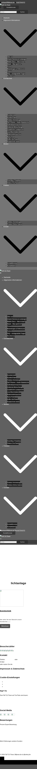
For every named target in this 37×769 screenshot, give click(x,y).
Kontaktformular (11, 7)
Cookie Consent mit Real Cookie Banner (18, 758)
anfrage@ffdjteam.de (12, 662)
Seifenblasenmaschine (14, 124)
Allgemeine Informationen (12, 20)
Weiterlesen (5, 626)
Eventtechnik (8, 78)
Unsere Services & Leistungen (17, 59)
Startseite (7, 18)
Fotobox (6, 185)
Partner (9, 71)
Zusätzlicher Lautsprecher (15, 129)
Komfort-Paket (11, 117)
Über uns (10, 57)
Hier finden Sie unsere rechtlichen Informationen (15, 673)
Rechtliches (11, 76)
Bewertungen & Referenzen (16, 69)
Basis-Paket (11, 137)
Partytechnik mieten (13, 141)
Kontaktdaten (11, 265)
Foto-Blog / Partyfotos (14, 180)
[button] (1, 7)
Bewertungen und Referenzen (9, 743)
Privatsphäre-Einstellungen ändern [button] (15, 681)
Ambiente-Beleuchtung (14, 127)
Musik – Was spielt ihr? (14, 64)
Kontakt (6, 226)
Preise (9, 66)
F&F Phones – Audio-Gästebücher (18, 122)
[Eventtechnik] (12, 606)
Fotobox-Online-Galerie (14, 224)
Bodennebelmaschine (14, 134)
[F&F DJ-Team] (5, 5)
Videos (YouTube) (13, 183)
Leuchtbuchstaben (13, 132)
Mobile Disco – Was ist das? (16, 61)
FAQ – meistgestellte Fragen (16, 73)
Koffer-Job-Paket (12, 139)
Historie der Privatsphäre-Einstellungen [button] (16, 684)
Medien (6, 144)
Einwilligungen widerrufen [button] (12, 686)
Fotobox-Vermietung (13, 120)
